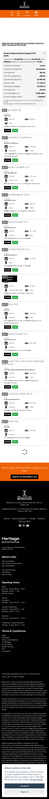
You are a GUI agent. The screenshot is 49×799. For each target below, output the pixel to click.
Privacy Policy (7, 644)
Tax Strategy (6, 642)
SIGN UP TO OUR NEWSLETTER (24, 477)
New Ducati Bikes (8, 561)
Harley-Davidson (19, 518)
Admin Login (6, 676)
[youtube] (28, 526)
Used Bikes (6, 572)
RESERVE (15, 130)
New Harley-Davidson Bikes (12, 563)
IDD (3, 649)
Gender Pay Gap (8, 646)
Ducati (6, 519)
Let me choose (36, 780)
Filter (42, 21)
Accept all (25, 786)
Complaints (6, 651)
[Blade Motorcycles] (24, 5)
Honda (32, 519)
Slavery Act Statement (10, 640)
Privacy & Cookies (18, 676)
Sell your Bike (24, 521)
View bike (7, 131)
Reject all (24, 792)
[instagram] (24, 526)
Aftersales (5, 637)
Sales (4, 635)
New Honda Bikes (8, 566)
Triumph (40, 519)
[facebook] (20, 526)
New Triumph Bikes (9, 570)
